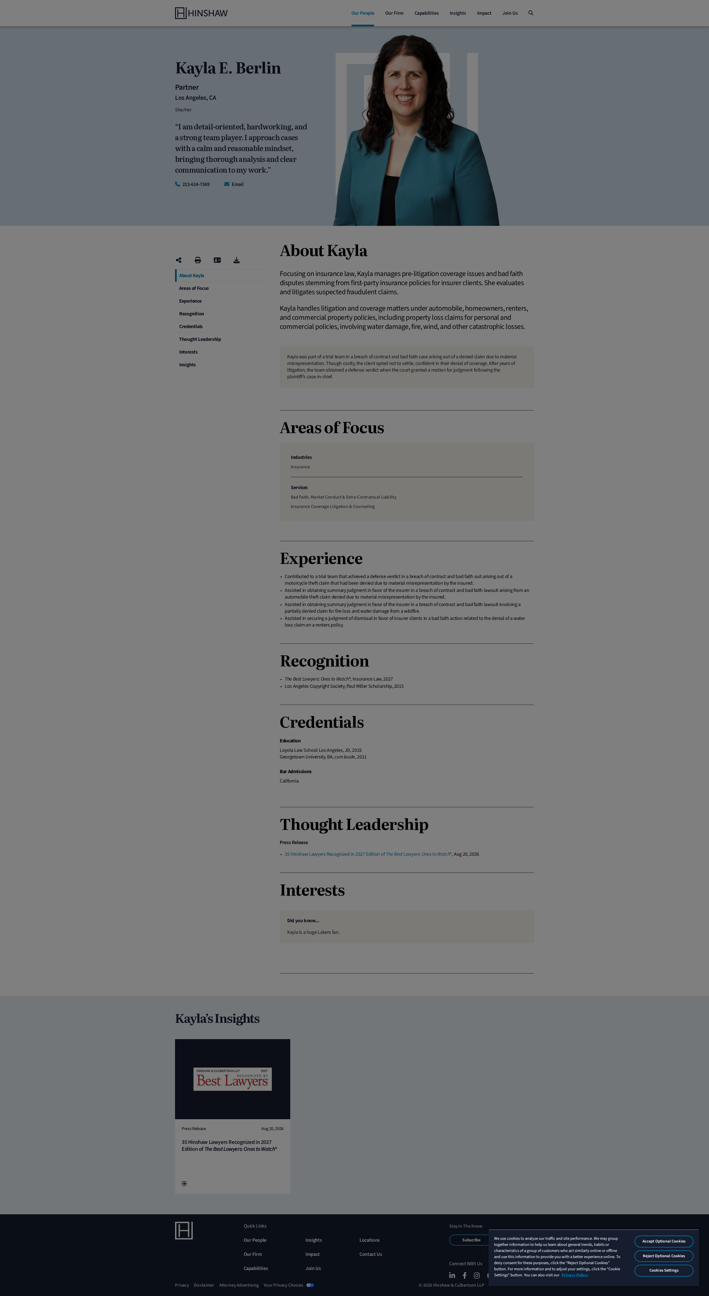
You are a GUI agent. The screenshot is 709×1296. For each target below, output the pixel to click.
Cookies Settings (664, 1270)
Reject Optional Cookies (664, 1256)
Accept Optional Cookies (664, 1241)
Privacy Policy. (575, 1275)
